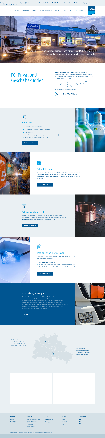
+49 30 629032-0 (69, 94)
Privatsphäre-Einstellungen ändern (17, 432)
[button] (71, 10)
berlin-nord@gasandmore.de (18, 345)
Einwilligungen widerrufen (46, 432)
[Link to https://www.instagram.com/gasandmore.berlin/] (87, 424)
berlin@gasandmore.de (82, 354)
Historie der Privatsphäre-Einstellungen (32, 432)
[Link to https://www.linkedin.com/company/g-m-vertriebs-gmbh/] (87, 421)
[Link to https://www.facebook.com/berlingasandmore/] (87, 419)
